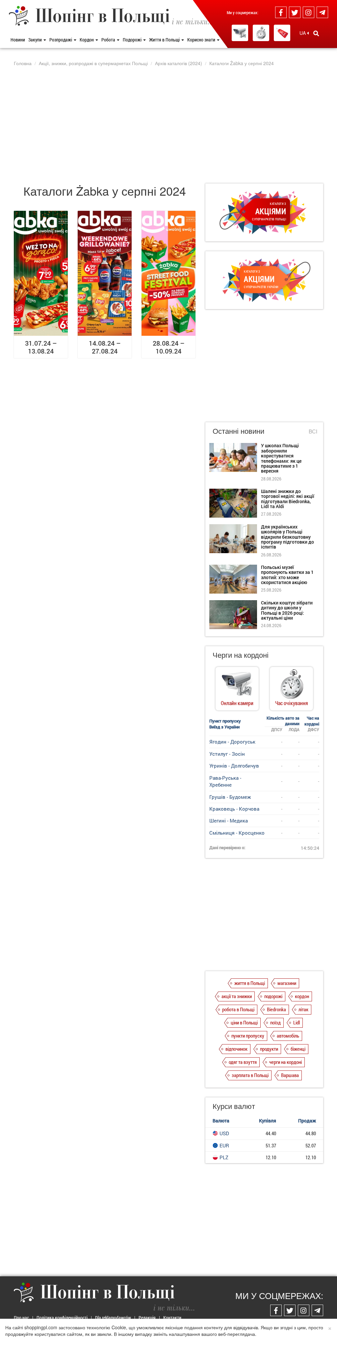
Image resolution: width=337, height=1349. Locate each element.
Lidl (296, 1022)
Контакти (172, 1317)
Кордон (87, 40)
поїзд (275, 1022)
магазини (286, 983)
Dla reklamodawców (113, 1317)
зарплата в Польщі (250, 1075)
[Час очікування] (261, 33)
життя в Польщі (249, 983)
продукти (269, 1048)
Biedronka (276, 1009)
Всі (313, 431)
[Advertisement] (168, 125)
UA (303, 33)
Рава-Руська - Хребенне (225, 781)
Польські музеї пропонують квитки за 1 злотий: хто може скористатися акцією (287, 574)
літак (303, 1009)
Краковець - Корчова (234, 808)
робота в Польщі (238, 1009)
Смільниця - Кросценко (237, 832)
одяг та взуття (243, 1062)
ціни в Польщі (244, 1022)
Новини (18, 40)
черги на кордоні (285, 1062)
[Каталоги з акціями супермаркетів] (282, 33)
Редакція (147, 1317)
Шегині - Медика (228, 820)
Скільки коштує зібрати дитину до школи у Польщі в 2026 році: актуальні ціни (287, 610)
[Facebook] (281, 12)
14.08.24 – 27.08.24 (105, 347)
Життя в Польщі (165, 40)
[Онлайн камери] (240, 33)
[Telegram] (322, 12)
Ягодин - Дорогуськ (232, 741)
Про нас (21, 1317)
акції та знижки (236, 996)
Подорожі (133, 40)
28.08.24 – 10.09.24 (169, 347)
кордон (302, 996)
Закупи (35, 40)
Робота (108, 40)
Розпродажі (61, 40)
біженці (298, 1048)
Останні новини (238, 431)
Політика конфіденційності (62, 1317)
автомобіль (288, 1035)
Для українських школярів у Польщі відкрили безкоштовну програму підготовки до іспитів (287, 537)
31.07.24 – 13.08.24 (41, 347)
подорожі (273, 996)
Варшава (290, 1075)
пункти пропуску (247, 1035)
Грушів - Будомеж (230, 797)
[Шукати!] (316, 33)
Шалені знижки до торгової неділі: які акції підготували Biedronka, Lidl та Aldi (287, 498)
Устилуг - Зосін (227, 753)
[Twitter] (294, 12)
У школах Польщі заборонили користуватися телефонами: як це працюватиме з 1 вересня (281, 458)
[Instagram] (308, 12)
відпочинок (236, 1048)
